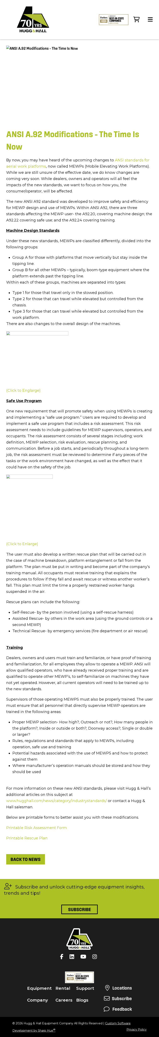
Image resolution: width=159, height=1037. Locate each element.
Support (85, 988)
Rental (62, 988)
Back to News (26, 859)
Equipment (39, 988)
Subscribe (79, 909)
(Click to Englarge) (23, 390)
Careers (63, 1000)
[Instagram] (95, 957)
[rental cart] (136, 20)
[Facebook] (62, 957)
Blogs (82, 1000)
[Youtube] (84, 957)
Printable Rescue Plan (27, 838)
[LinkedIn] (73, 957)
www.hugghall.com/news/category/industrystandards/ (56, 801)
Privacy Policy (136, 1029)
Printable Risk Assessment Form (37, 827)
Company (37, 1000)
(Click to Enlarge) (22, 544)
